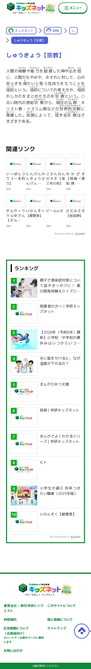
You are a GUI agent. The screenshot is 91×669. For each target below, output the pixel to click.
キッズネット (24, 30)
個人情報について (60, 619)
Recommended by (64, 233)
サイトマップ (56, 628)
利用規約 (10, 619)
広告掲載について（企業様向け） (24, 635)
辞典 (56, 30)
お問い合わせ (13, 650)
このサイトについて (61, 605)
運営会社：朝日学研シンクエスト (24, 608)
